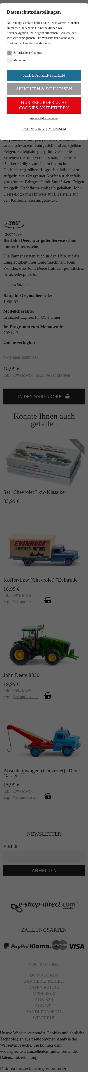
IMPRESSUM (57, 129)
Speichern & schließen (44, 88)
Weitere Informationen (44, 118)
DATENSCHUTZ (33, 129)
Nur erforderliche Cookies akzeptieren (44, 105)
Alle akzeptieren (44, 75)
